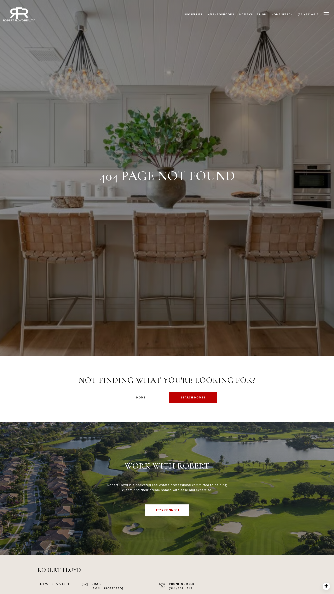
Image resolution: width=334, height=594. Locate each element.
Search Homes (193, 397)
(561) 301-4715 (180, 588)
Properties (193, 14)
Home (141, 397)
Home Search (282, 14)
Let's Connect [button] (167, 510)
